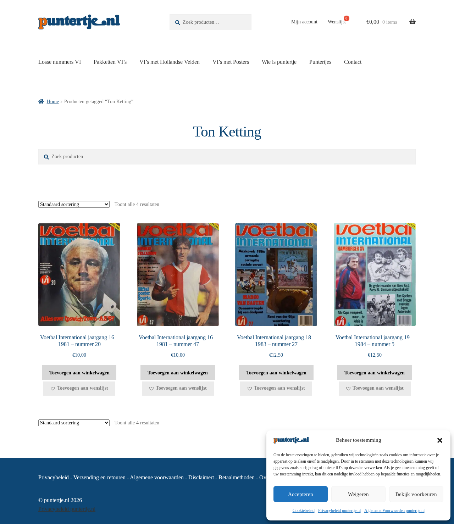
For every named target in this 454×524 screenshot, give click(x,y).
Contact (352, 62)
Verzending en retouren (99, 477)
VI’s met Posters (230, 62)
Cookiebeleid (304, 510)
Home (53, 101)
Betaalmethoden (236, 477)
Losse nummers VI (59, 62)
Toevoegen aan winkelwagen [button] (79, 372)
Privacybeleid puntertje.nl (339, 510)
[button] (439, 440)
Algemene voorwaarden (157, 477)
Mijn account (304, 21)
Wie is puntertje (279, 62)
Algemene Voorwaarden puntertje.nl (394, 510)
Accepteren (300, 494)
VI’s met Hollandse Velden (169, 62)
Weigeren (358, 494)
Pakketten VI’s (110, 62)
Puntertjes (320, 62)
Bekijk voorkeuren (416, 494)
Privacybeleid (53, 477)
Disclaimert (201, 477)
